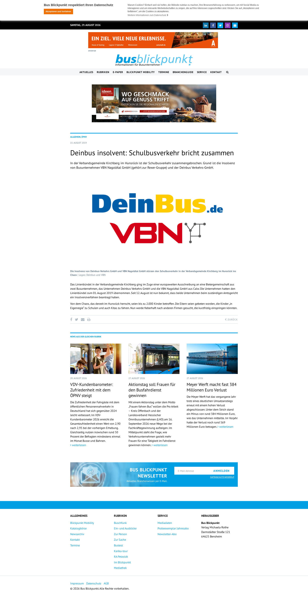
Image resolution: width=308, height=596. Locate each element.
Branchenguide (183, 72)
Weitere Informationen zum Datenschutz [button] (147, 15)
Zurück (232, 319)
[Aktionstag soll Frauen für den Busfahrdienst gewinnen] (154, 359)
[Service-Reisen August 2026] (154, 103)
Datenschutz (93, 583)
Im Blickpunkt (122, 562)
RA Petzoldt (121, 556)
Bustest (118, 545)
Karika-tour (121, 551)
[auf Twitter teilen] (76, 319)
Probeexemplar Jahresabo (173, 528)
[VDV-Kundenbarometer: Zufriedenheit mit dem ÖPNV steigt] (95, 359)
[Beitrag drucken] (89, 319)
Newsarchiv (77, 534)
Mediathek (120, 568)
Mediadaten (165, 523)
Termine (163, 72)
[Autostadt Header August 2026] (153, 40)
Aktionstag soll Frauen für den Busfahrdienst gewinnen (152, 390)
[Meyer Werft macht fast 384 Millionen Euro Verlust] (212, 359)
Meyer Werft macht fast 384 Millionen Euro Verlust (212, 387)
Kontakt (216, 72)
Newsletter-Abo (167, 534)
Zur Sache (120, 539)
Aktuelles (86, 72)
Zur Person (120, 534)
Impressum (77, 583)
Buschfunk (120, 523)
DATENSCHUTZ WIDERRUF (222, 477)
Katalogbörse (78, 528)
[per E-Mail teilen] (82, 319)
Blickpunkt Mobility (141, 72)
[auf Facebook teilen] (71, 319)
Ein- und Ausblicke (125, 528)
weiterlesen (78, 445)
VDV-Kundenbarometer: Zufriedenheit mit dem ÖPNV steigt (91, 390)
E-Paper (118, 72)
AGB (106, 583)
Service (202, 72)
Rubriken (103, 72)
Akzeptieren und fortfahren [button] (58, 11)
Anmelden (221, 470)
